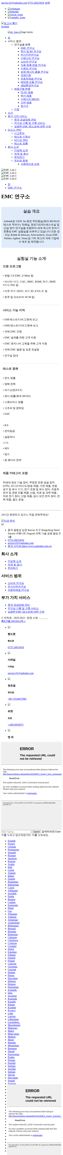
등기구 (24, 106)
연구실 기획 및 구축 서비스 (29, 123)
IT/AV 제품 (27, 92)
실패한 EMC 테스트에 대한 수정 (32, 126)
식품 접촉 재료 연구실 (33, 65)
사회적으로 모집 (30, 164)
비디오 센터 (21, 140)
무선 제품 (26, 95)
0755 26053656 (16, 647)
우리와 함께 (21, 160)
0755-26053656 (36, 2)
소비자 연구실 (29, 61)
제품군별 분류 (22, 89)
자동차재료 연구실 (31, 78)
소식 (10, 112)
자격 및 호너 (21, 153)
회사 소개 (13, 147)
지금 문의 (9, 520)
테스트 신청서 (22, 136)
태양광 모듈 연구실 (32, 82)
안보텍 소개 (21, 150)
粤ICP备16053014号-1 (13, 621)
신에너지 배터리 (30, 99)
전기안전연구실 (30, 54)
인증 (16, 109)
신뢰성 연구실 (29, 68)
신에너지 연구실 (30, 58)
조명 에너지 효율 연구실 (34, 72)
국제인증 (26, 75)
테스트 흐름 (21, 143)
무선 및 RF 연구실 (31, 51)
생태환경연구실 (30, 85)
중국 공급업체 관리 (25, 119)
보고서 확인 (10, 23)
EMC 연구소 (28, 48)
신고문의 (19, 133)
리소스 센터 (14, 130)
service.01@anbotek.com (14, 2)
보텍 (47, 2)
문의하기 (19, 157)
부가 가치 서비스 (17, 116)
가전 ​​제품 (26, 102)
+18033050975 (15, 724)
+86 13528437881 (17, 698)
